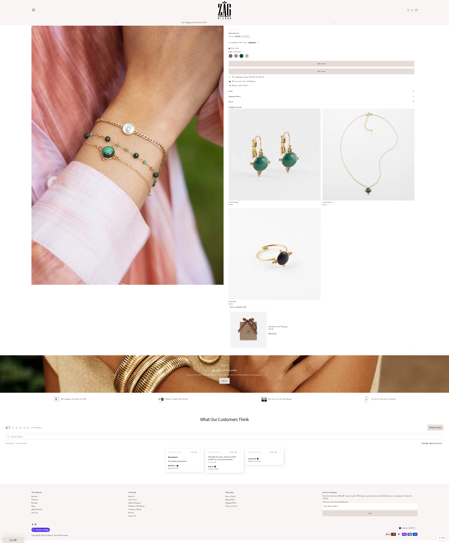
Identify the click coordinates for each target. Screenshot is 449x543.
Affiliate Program (134, 503)
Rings (33, 506)
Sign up (224, 381)
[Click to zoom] (219, 29)
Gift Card (34, 513)
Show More (212, 462)
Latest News (132, 500)
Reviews (131, 513)
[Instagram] (35, 525)
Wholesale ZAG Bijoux (136, 506)
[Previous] (115, 22)
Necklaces (35, 500)
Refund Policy (230, 500)
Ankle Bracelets (36, 509)
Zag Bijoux (49, 535)
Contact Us (132, 516)
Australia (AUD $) (408, 528)
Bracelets (34, 496)
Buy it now (321, 71)
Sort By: (425, 443)
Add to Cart (321, 64)
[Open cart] (416, 10)
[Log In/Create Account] (412, 10)
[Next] (333, 22)
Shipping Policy (230, 503)
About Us (131, 496)
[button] (43, 427)
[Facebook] (32, 525)
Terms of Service (231, 506)
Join (370, 513)
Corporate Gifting (134, 509)
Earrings (34, 503)
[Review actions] (200, 452)
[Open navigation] (33, 10)
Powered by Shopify (61, 535)
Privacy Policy (230, 496)
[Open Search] (408, 10)
